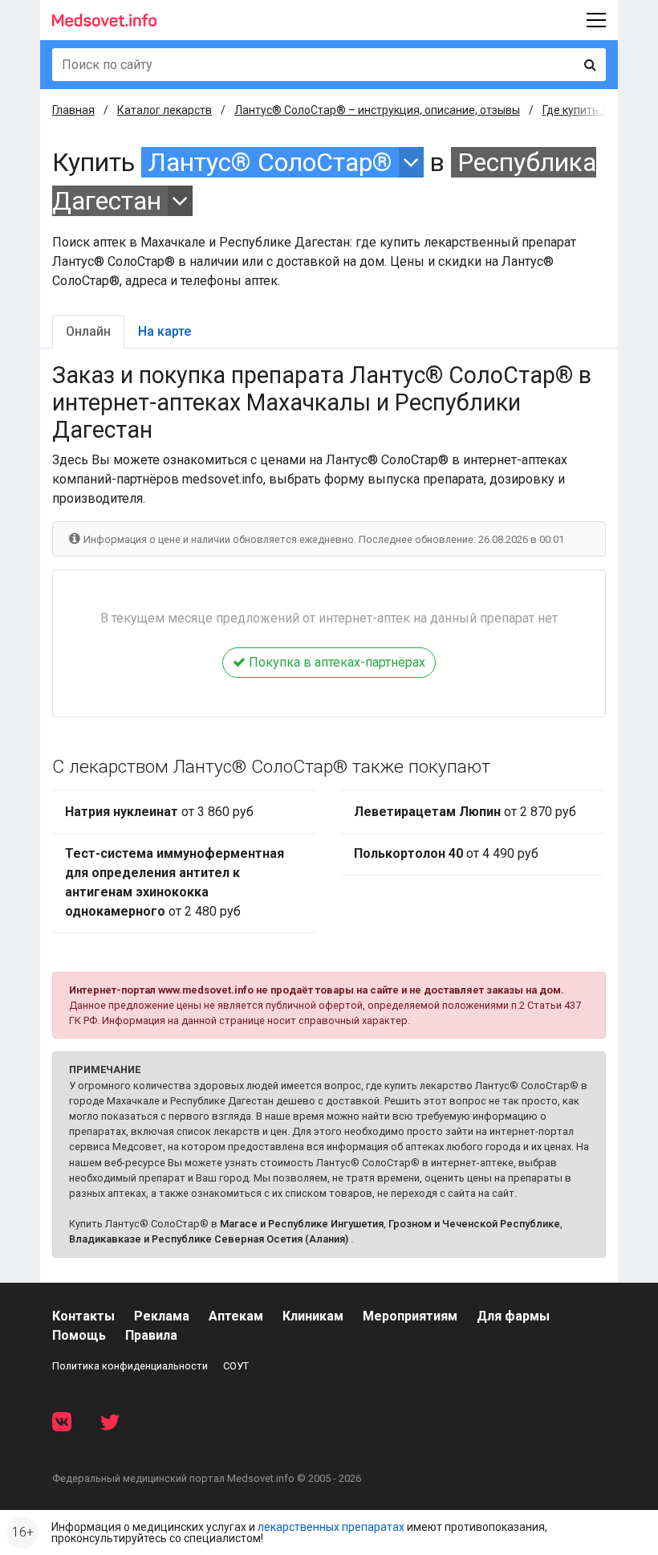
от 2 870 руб (465, 811)
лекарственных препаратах (331, 1526)
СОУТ (236, 1366)
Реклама (161, 1316)
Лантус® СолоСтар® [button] (270, 162)
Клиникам (312, 1316)
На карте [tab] (164, 331)
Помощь (79, 1335)
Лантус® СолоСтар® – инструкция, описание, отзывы (377, 110)
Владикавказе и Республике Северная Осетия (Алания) (208, 1239)
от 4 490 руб (446, 853)
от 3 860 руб (159, 811)
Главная (73, 110)
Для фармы (513, 1316)
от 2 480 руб (174, 882)
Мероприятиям (410, 1316)
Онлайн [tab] (88, 331)
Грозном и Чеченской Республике (474, 1224)
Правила (151, 1335)
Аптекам (236, 1316)
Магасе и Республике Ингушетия (302, 1224)
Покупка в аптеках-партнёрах (335, 662)
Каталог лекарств (164, 110)
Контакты (83, 1316)
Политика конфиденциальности (130, 1366)
